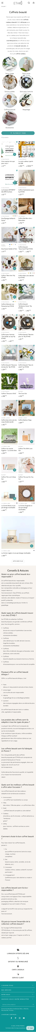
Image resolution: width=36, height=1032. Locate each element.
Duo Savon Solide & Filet (9, 249)
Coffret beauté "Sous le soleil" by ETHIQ (25, 366)
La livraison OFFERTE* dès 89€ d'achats (8, 191)
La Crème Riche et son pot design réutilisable (8, 506)
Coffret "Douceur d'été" (8, 393)
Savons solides (10, 91)
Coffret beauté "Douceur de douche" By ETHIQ (9, 366)
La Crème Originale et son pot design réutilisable (25, 507)
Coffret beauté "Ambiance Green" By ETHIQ (25, 306)
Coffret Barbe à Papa (24, 420)
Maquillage (26, 109)
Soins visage (9, 73)
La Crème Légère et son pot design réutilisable (16, 553)
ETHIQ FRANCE (20, 1025)
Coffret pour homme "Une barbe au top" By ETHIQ (8, 336)
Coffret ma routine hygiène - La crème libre (9, 449)
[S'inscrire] (33, 1005)
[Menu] (2, 2)
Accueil (3, 6)
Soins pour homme (26, 91)
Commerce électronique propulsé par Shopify (18, 1028)
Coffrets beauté (9, 109)
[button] (28, 2)
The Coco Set (22, 393)
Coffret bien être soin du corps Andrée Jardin (9, 421)
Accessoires (10, 127)
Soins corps (26, 73)
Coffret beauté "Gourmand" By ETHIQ (25, 248)
